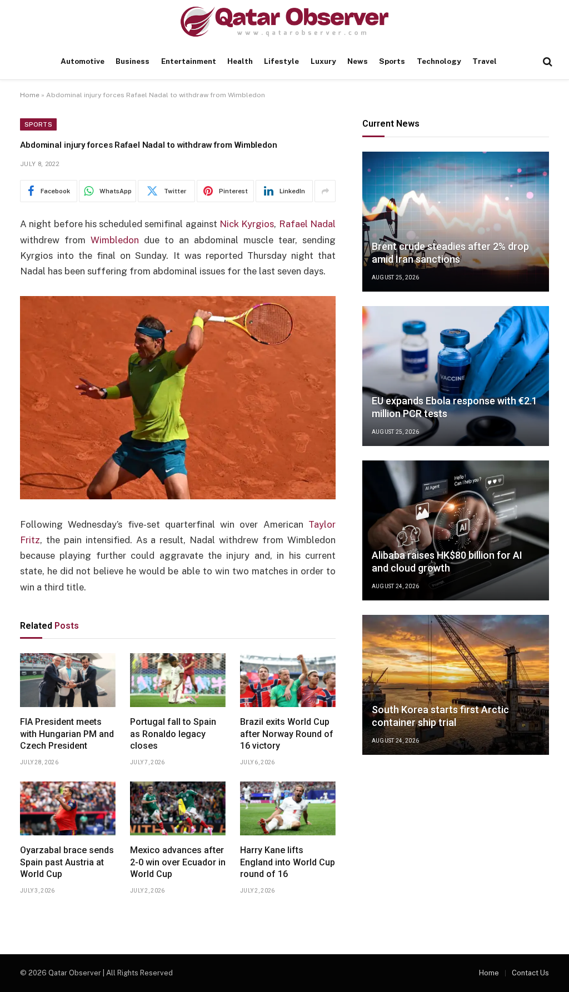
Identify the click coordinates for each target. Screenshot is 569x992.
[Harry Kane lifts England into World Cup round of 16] (288, 808)
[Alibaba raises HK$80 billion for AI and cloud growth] (455, 530)
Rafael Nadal (307, 223)
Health (240, 61)
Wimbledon (115, 240)
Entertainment (188, 61)
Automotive (82, 61)
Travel (484, 61)
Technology (439, 61)
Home (29, 95)
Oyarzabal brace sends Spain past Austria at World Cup (67, 862)
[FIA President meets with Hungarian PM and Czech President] (68, 680)
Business (132, 61)
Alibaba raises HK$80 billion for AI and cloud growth (447, 561)
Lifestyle (281, 61)
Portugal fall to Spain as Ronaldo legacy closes (173, 734)
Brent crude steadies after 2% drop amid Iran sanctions (450, 253)
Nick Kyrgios (246, 223)
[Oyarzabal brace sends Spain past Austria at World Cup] (68, 808)
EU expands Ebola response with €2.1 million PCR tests (454, 407)
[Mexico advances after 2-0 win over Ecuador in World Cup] (178, 808)
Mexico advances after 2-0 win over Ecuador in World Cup (178, 862)
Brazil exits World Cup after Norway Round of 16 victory (286, 734)
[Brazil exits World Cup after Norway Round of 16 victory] (288, 680)
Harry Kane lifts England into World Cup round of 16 (287, 862)
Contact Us (530, 973)
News (357, 61)
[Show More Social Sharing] (325, 191)
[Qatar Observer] (284, 21)
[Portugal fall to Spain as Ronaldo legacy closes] (178, 680)
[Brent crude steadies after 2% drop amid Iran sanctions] (455, 222)
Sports (392, 61)
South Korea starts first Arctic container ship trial (440, 716)
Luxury (323, 61)
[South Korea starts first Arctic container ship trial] (455, 685)
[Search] (546, 61)
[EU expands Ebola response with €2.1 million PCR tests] (455, 376)
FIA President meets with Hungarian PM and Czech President (67, 734)
